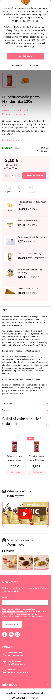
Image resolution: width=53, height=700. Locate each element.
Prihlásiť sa (12, 624)
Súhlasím (27, 56)
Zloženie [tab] (6, 410)
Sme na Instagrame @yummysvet (20, 542)
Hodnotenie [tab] (7, 403)
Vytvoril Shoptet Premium (27, 698)
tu (33, 46)
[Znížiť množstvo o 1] (6, 175)
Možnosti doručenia (45, 150)
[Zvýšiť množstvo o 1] (19, 175)
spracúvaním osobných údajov (14, 611)
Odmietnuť (34, 65)
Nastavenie (17, 65)
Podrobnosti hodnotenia (14, 114)
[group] (28, 457)
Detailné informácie (12, 140)
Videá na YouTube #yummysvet (19, 493)
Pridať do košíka (34, 175)
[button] (30, 472)
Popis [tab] (4, 309)
